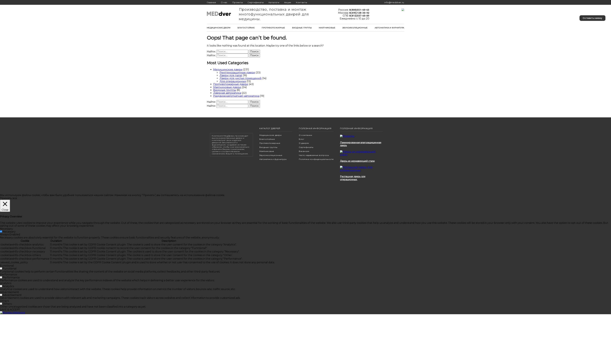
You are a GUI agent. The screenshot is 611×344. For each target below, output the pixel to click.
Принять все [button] (8, 198)
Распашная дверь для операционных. (352, 178)
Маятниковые (327, 27)
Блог (301, 139)
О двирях (304, 143)
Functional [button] (7, 265)
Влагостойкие (246, 27)
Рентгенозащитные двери (237, 72)
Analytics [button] (5, 283)
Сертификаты (256, 2)
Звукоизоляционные (355, 27)
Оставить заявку (592, 18)
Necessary (9, 231)
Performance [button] (8, 274)
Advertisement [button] (9, 292)
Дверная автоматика (227, 92)
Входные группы (302, 27)
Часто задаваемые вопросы (314, 155)
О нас (224, 2)
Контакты (301, 2)
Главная (211, 2)
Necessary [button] (6, 228)
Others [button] (4, 300)
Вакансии (304, 151)
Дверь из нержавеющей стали (357, 161)
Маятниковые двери (227, 87)
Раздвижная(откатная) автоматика (236, 95)
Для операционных (233, 81)
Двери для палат (231, 75)
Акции (287, 2)
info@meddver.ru (394, 2)
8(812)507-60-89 (359, 15)
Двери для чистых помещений (241, 78)
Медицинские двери (218, 27)
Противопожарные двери (230, 84)
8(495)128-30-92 (359, 13)
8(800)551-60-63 (359, 10)
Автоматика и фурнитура (389, 27)
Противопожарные (273, 27)
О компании (305, 135)
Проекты (237, 2)
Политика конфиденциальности (316, 159)
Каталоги (274, 2)
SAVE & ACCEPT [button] (10, 309)
